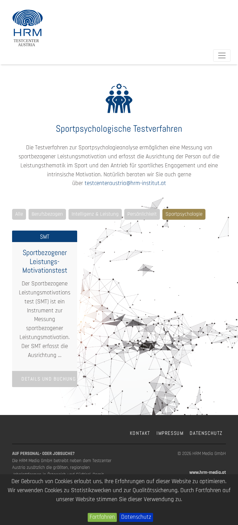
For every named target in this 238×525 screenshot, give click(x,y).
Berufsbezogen (47, 214)
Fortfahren (102, 517)
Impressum (169, 433)
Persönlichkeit (142, 214)
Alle (19, 214)
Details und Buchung (48, 379)
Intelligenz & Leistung (95, 214)
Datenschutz (136, 517)
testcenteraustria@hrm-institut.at (125, 183)
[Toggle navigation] (222, 55)
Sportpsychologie (183, 214)
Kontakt (140, 433)
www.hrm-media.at (207, 472)
